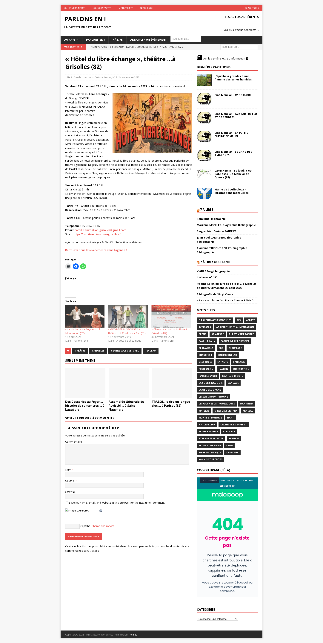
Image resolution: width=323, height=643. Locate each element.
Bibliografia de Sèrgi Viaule (215, 294)
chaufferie (206, 355)
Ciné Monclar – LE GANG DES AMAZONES (233, 153)
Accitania (205, 327)
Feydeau (150, 350)
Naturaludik (207, 424)
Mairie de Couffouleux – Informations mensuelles (232, 191)
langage (233, 382)
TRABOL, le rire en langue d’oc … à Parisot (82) (171, 404)
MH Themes (130, 634)
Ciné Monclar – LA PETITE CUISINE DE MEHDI (231, 134)
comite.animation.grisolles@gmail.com (100, 230)
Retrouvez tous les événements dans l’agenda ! (96, 250)
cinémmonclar (227, 355)
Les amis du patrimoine (213, 396)
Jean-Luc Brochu (232, 376)
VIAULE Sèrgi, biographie (213, 271)
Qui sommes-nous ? (74, 8)
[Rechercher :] (239, 46)
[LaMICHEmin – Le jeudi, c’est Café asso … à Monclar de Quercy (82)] (204, 174)
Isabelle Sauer (208, 376)
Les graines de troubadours (217, 403)
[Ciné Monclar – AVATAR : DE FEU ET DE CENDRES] (204, 117)
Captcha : (86, 526)
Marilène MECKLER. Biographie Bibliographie (226, 225)
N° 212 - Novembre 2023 (126, 77)
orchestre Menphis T (233, 424)
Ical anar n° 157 (207, 277)
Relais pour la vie (210, 445)
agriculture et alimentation (235, 327)
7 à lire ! (206, 209)
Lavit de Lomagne (210, 389)
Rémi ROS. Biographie (211, 219)
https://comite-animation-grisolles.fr (97, 234)
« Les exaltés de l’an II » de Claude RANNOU (226, 300)
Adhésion (147, 8)
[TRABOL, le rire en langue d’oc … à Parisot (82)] (172, 383)
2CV (239, 320)
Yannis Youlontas (210, 459)
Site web (70, 491)
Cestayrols (206, 348)
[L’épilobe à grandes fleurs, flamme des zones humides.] (204, 80)
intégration (241, 369)
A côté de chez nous (82, 77)
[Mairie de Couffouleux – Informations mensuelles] (204, 193)
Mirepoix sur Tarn (226, 410)
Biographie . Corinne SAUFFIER (216, 231)
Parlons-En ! (95, 39)
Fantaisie (239, 361)
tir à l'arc (232, 452)
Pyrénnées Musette (211, 438)
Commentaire (73, 441)
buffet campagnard (241, 334)
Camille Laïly (207, 341)
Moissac (248, 410)
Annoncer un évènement (148, 39)
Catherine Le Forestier (235, 341)
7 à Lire (117, 39)
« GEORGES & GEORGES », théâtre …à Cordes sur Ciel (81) (127, 331)
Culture (99, 77)
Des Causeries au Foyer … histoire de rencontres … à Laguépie (84, 406)
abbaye (250, 320)
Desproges (205, 361)
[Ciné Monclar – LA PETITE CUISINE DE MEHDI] (204, 136)
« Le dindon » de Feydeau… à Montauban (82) (82, 331)
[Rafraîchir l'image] (101, 510)
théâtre (80, 350)
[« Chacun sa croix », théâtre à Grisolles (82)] (171, 316)
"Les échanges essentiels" (215, 320)
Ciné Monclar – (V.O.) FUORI (233, 95)
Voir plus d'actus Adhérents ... (241, 30)
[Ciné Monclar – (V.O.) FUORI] (204, 99)
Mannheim (246, 403)
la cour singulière (211, 382)
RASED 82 (234, 438)
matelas (204, 410)
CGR (221, 348)
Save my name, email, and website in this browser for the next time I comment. (117, 502)
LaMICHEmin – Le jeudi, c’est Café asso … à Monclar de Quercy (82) (234, 174)
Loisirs (107, 77)
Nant (230, 417)
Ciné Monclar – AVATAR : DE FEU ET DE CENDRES (236, 115)
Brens (202, 334)
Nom (68, 469)
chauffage (235, 348)
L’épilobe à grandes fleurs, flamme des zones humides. (234, 77)
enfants (222, 361)
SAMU (229, 445)
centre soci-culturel (125, 350)
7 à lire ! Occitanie (215, 262)
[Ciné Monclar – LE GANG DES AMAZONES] (204, 155)
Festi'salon (206, 369)
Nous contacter (102, 8)
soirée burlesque (210, 452)
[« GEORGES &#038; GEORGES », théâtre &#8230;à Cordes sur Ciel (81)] (127, 316)
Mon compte (126, 8)
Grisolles (98, 350)
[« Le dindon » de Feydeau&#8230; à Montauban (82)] (84, 316)
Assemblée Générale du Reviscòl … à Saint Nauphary (126, 406)
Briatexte (217, 334)
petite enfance (208, 431)
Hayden (223, 369)
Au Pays (69, 39)
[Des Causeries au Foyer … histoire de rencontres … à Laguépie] (85, 383)
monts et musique (210, 417)
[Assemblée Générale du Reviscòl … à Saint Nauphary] (129, 383)
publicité (229, 431)
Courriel (70, 480)
